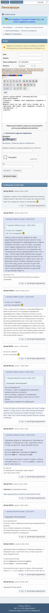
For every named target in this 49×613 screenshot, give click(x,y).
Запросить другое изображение (23, 143)
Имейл (6, 58)
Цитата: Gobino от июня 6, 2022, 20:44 (21, 435)
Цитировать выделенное (36, 206)
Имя (4, 54)
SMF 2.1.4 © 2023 (19, 608)
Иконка (6, 66)
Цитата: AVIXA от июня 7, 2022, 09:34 (21, 225)
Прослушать (6, 143)
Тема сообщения (10, 62)
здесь (38, 19)
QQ (22, 206)
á (2, 78)
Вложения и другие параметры (19, 133)
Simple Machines (30, 608)
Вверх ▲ (28, 606)
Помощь (21, 606)
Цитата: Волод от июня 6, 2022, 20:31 (22, 378)
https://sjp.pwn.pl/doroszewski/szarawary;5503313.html (21, 494)
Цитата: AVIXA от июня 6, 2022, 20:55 (20, 372)
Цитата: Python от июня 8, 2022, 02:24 (20, 219)
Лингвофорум (10, 7)
